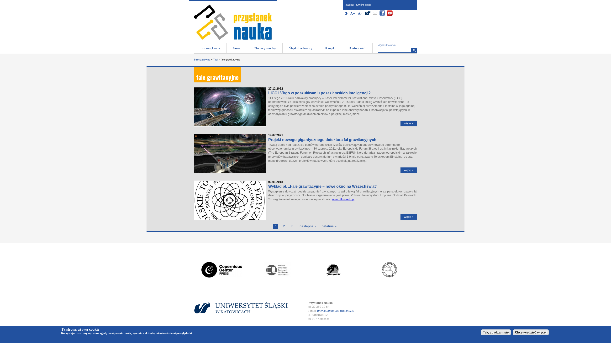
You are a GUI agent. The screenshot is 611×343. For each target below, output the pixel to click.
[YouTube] (390, 15)
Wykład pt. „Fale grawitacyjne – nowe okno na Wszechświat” (323, 186)
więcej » (408, 123)
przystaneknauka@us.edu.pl (335, 311)
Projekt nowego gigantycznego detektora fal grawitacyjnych (322, 140)
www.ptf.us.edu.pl (343, 199)
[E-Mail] (375, 15)
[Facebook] (382, 15)
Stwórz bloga (363, 4)
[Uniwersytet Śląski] (367, 15)
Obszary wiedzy (265, 48)
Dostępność (357, 48)
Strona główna (210, 48)
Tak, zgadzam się (496, 332)
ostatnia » (329, 226)
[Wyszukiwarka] (414, 50)
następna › (308, 226)
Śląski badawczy (300, 48)
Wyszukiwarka (387, 45)
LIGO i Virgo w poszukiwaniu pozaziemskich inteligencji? (319, 93)
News (237, 48)
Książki (330, 48)
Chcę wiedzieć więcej (531, 332)
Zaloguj (350, 4)
